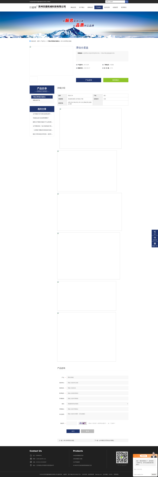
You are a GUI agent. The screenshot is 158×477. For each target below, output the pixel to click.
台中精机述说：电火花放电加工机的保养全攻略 (43, 126)
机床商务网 (91, 474)
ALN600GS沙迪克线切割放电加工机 (82, 465)
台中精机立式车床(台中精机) (106, 440)
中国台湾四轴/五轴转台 (39, 97)
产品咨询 (88, 80)
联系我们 (123, 7)
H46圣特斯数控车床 (78, 455)
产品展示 (98, 7)
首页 (38, 41)
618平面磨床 (76, 462)
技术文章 (107, 7)
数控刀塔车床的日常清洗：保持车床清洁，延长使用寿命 (43, 134)
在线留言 (115, 7)
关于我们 (81, 7)
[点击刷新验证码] (83, 423)
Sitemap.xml (98, 474)
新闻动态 (90, 7)
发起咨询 (154, 474)
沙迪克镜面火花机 (77, 458)
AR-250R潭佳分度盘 (69, 440)
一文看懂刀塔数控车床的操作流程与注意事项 (43, 130)
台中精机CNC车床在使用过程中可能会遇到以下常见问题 (43, 114)
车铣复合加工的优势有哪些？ (41, 118)
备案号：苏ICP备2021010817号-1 (72, 474)
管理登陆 (116, 474)
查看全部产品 (36, 100)
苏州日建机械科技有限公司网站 (42, 1)
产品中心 (43, 41)
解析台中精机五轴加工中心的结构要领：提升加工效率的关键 (43, 122)
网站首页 (73, 7)
